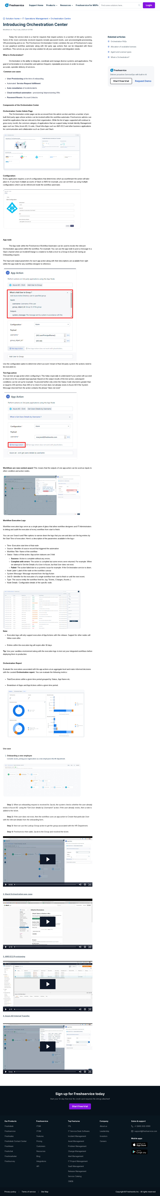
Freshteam (9, 1146)
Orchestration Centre (61, 18)
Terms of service (29, 1192)
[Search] (139, 5)
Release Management (77, 1171)
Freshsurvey (10, 1161)
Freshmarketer (11, 1156)
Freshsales (9, 1136)
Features (40, 1136)
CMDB (70, 1181)
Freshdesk (9, 1126)
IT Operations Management (35, 18)
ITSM (38, 1126)
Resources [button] (65, 5)
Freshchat (9, 1151)
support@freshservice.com (145, 1131)
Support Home (36, 5)
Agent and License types (121, 52)
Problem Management (77, 1146)
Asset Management (76, 1141)
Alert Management (75, 1156)
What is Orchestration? (120, 57)
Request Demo (143, 81)
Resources (40, 1151)
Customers (40, 1146)
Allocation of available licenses (123, 47)
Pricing (39, 1141)
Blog (38, 1156)
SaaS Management (76, 1166)
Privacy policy (10, 1192)
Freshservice (10, 1131)
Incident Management (77, 1136)
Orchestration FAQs (119, 41)
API (37, 1166)
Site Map (44, 1192)
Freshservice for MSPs (87, 5)
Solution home (12, 18)
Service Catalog (75, 1176)
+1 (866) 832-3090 (142, 1126)
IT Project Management (78, 1161)
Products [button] (51, 5)
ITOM (38, 1131)
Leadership (104, 1131)
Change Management (77, 1151)
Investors (103, 1136)
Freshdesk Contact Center (16, 1141)
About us (103, 1126)
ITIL (69, 1126)
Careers (103, 1141)
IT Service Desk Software (79, 1131)
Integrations (41, 1161)
